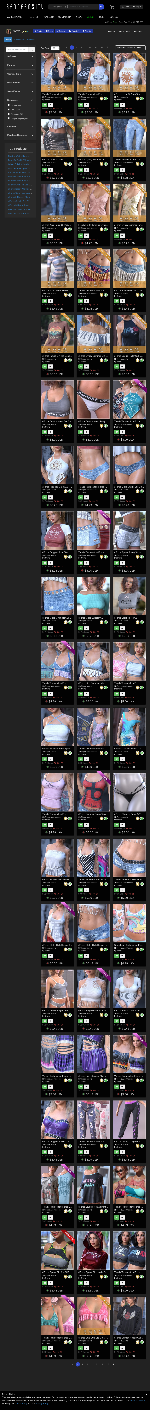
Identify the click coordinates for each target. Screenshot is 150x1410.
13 (90, 47)
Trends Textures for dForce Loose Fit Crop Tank (101, 94)
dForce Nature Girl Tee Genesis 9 (58, 356)
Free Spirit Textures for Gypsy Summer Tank (99, 225)
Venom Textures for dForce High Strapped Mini (64, 1076)
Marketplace (14, 16)
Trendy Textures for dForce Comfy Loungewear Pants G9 (105, 1141)
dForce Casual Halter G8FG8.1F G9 (131, 356)
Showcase (19, 39)
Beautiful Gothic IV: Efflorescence (23, 209)
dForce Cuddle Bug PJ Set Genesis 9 (60, 1010)
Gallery (49, 16)
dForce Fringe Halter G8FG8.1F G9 (95, 1010)
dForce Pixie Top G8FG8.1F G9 (57, 487)
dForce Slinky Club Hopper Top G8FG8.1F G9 (64, 945)
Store (50, 31)
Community (64, 16)
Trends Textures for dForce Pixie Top (131, 421)
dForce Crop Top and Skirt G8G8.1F (25, 185)
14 (96, 47)
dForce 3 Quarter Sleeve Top (21, 197)
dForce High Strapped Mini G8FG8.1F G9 (98, 1076)
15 (102, 47)
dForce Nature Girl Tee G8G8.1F (23, 189)
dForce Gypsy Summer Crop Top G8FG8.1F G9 (101, 159)
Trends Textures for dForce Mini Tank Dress (99, 748)
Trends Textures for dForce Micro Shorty (97, 487)
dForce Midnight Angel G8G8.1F (23, 205)
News (79, 16)
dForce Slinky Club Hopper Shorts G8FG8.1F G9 (101, 945)
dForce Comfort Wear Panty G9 (93, 421)
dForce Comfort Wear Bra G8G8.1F (24, 176)
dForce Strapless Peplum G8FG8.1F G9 (61, 879)
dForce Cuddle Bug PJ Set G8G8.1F (25, 201)
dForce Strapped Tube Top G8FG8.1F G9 (62, 748)
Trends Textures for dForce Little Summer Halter (65, 683)
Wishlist (87, 31)
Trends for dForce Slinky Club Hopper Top (98, 879)
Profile (39, 31)
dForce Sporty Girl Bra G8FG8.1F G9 (60, 1272)
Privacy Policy (41, 1403)
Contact (115, 16)
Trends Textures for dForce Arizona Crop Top (63, 94)
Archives (31, 39)
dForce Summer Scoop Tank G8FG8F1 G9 (99, 814)
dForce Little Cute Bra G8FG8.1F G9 (96, 1337)
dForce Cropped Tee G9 (125, 618)
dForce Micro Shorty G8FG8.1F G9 (131, 487)
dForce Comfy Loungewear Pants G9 (132, 1141)
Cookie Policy (21, 1403)
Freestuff (75, 31)
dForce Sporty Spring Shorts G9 (129, 552)
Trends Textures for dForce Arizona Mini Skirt (99, 290)
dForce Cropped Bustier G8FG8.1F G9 (61, 1141)
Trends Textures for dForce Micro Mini (96, 552)
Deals (90, 16)
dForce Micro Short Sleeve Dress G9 (60, 290)
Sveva (47, 100)
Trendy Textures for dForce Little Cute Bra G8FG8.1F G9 (69, 1337)
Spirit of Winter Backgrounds (21, 156)
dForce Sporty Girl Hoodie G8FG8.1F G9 (98, 1272)
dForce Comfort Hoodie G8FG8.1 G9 (132, 1337)
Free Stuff (33, 16)
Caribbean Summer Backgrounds (23, 172)
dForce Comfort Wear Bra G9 (56, 421)
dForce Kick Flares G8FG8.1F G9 (58, 225)
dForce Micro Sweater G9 (90, 618)
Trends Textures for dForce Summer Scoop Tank (65, 814)
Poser (101, 16)
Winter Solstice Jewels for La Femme (25, 164)
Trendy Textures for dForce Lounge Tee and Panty (66, 1207)
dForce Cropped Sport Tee (55, 552)
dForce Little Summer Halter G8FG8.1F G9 (99, 683)
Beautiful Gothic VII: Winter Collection (25, 160)
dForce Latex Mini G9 (52, 159)
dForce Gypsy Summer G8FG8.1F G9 (96, 356)
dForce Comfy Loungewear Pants (23, 193)
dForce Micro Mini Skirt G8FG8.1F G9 (60, 618)
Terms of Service (137, 1400)
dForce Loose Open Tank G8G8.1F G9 (26, 168)
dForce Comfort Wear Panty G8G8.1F (26, 180)
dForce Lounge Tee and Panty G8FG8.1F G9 (99, 1207)
